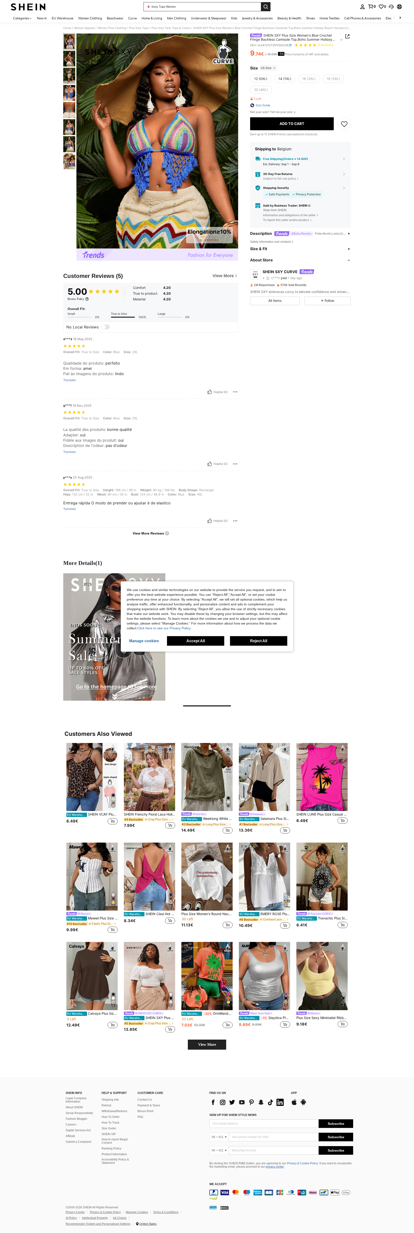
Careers (71, 1124)
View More (207, 1044)
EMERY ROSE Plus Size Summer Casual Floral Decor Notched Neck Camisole (265, 914)
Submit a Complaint (78, 1141)
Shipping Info (110, 1099)
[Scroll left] (394, 18)
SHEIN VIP (109, 1134)
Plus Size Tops (139, 28)
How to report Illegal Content (115, 1141)
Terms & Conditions (165, 1212)
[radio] (260, 79)
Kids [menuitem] (234, 18)
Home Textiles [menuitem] (329, 18)
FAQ (140, 1117)
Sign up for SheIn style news (233, 1115)
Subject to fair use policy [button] (279, 178)
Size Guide (109, 1128)
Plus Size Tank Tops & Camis (170, 28)
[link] (372, 6)
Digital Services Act (78, 1130)
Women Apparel (84, 28)
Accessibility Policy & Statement (115, 1161)
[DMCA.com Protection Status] (224, 1207)
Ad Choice (119, 1218)
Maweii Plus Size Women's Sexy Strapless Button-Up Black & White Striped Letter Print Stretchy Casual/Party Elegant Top (92, 918)
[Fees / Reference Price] (265, 54)
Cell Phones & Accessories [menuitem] (362, 18)
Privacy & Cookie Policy (302, 1163)
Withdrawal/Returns (114, 1111)
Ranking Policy (111, 1148)
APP (294, 1093)
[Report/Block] (235, 392)
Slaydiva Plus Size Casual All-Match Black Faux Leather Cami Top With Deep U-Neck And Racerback (265, 1018)
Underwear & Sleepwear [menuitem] (208, 18)
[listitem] (92, 789)
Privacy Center (75, 1212)
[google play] (303, 1104)
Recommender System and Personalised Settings (98, 1224)
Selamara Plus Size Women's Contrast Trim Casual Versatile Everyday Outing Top (265, 819)
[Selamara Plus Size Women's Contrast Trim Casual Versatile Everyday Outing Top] (264, 777)
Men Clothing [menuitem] (176, 18)
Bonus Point (145, 1111)
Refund (106, 1105)
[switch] (105, 327)
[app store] (294, 1104)
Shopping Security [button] (276, 188)
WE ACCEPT (218, 1184)
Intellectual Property (95, 1218)
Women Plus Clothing (112, 28)
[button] (391, 7)
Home (67, 28)
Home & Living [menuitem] (152, 18)
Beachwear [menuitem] (115, 18)
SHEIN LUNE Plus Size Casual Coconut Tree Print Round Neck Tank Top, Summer (322, 814)
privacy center (275, 1166)
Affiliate (70, 1136)
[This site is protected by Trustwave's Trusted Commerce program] (213, 1207)
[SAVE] (344, 123)
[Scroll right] (400, 18)
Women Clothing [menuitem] (90, 18)
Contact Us (145, 1099)
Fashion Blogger (76, 1118)
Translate (69, 380)
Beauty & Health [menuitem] (289, 18)
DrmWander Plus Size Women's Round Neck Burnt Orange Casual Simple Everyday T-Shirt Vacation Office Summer (207, 1013)
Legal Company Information (76, 1100)
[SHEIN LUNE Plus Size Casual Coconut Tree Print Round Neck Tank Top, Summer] (322, 777)
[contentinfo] (281, 1195)
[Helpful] (210, 392)
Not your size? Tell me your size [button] (271, 112)
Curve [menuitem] (132, 18)
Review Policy (76, 299)
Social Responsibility (79, 1113)
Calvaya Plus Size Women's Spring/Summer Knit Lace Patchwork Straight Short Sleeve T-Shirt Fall (92, 1013)
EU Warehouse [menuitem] (62, 18)
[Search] (265, 6)
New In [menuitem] (42, 18)
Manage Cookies (137, 1212)
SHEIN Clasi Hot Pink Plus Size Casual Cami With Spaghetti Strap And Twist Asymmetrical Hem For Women (150, 914)
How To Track (110, 1122)
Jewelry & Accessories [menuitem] (257, 18)
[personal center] (362, 7)
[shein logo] (28, 6)
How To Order (111, 1117)
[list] (247, 1102)
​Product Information (114, 1154)
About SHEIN (74, 1107)
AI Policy (71, 1218)
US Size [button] (266, 68)
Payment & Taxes (149, 1105)
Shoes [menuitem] (310, 18)
